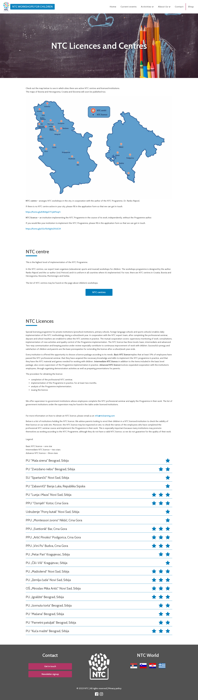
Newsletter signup (50, 674)
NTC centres (99, 292)
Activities (146, 6)
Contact (179, 6)
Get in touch (50, 666)
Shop (191, 6)
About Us (163, 6)
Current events (129, 6)
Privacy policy (114, 688)
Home (113, 6)
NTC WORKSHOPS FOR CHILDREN (32, 6)
